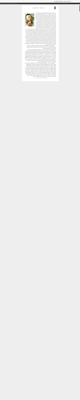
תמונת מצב (5, 3)
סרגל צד (8, 3)
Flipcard (15, 3)
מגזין (12, 3)
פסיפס (10, 3)
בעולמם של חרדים (35, 77)
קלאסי (17, 3)
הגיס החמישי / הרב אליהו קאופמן (39, 7)
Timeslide (1, 3)
